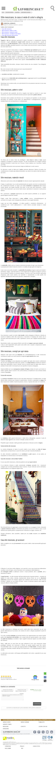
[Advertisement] (23, 563)
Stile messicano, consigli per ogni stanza (11, 33)
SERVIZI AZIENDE (25, 722)
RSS (22, 748)
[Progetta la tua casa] (28, 720)
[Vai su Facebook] (45, 678)
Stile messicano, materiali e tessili (9, 32)
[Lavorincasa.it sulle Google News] (35, 678)
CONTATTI (23, 726)
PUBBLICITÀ (41, 722)
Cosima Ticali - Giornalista (9, 23)
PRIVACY (22, 746)
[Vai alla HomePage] (28, 8)
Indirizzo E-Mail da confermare (20, 691)
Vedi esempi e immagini (23, 668)
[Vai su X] (45, 682)
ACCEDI (32, 689)
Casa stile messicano (7, 29)
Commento (22, 693)
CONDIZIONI (8, 746)
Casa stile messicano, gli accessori (10, 35)
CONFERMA (37, 704)
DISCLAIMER (8, 748)
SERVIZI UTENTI (6, 722)
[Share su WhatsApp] (45, 674)
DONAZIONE (6, 728)
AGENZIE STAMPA (7, 724)
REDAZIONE (5, 726)
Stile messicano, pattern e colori (9, 30)
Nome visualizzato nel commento (7, 691)
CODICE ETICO (36, 746)
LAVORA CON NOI (43, 726)
